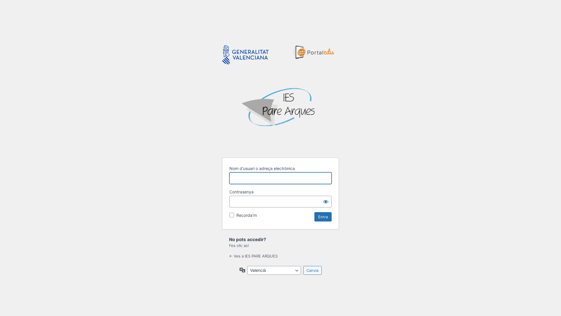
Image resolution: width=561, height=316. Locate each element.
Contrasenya (241, 191)
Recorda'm (246, 215)
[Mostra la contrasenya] (326, 201)
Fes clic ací (239, 245)
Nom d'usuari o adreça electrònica (262, 168)
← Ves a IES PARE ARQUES (253, 256)
